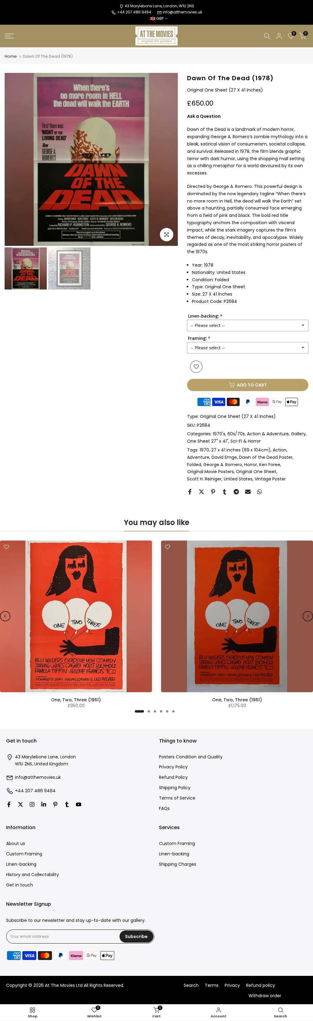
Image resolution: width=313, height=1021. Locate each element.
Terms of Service (177, 798)
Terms (212, 985)
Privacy (232, 985)
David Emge (224, 457)
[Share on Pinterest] (213, 491)
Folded (194, 465)
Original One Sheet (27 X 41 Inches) (238, 416)
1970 (204, 450)
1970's (219, 434)
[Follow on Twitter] (20, 804)
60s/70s (236, 434)
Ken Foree (269, 465)
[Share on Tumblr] (224, 491)
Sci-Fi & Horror (245, 441)
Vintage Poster (270, 479)
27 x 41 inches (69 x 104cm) (241, 450)
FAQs (164, 808)
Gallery (298, 434)
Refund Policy (173, 777)
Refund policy (260, 985)
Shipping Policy (174, 788)
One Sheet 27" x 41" (207, 441)
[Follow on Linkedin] (43, 804)
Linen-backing (21, 864)
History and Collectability (32, 875)
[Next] (308, 616)
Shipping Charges (177, 864)
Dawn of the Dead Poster (266, 457)
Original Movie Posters (210, 472)
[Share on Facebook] (190, 491)
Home (11, 56)
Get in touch (19, 885)
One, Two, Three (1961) (76, 700)
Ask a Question (204, 116)
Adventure (198, 457)
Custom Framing (24, 854)
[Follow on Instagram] (32, 804)
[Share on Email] (248, 491)
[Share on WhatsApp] (259, 491)
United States (238, 479)
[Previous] (5, 616)
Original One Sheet (256, 472)
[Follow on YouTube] (78, 804)
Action (279, 450)
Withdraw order (265, 996)
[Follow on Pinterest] (55, 804)
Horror (250, 465)
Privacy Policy (173, 767)
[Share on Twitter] (201, 491)
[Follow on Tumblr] (67, 804)
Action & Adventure (268, 434)
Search (191, 985)
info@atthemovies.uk (182, 12)
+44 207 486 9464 (35, 791)
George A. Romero (222, 465)
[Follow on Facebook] (9, 804)
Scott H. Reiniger (204, 479)
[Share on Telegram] (236, 491)
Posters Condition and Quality (191, 757)
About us (15, 844)
